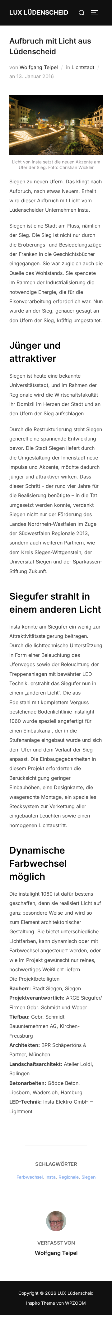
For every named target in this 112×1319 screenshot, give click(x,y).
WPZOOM (75, 1303)
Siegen (89, 1177)
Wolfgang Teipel (39, 67)
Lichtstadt (83, 67)
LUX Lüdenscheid (38, 12)
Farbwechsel (29, 1177)
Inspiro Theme (40, 1303)
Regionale (68, 1177)
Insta (50, 1177)
